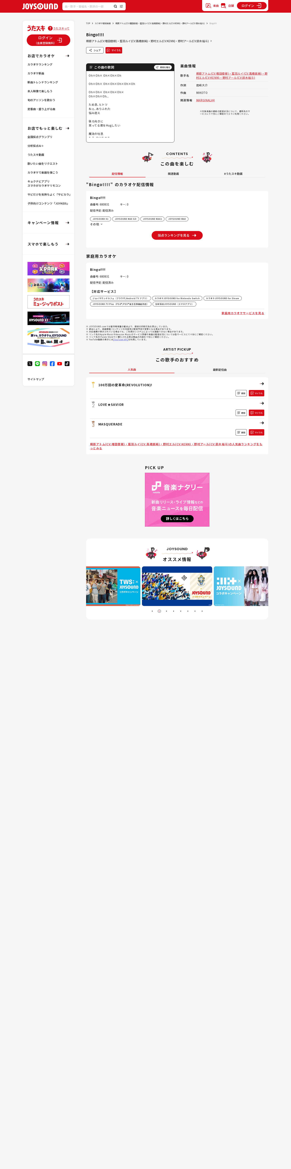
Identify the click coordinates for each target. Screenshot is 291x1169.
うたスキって (61, 28)
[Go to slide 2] (159, 611)
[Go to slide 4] (173, 611)
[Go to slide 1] (152, 611)
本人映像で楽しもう (40, 91)
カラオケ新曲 (36, 73)
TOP (88, 23)
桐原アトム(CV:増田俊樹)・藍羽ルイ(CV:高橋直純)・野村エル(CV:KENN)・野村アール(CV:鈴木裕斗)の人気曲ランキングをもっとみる (176, 446)
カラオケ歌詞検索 (103, 23)
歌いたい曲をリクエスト (43, 164)
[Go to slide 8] (202, 611)
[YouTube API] (120, 339)
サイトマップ (36, 379)
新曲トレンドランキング (43, 82)
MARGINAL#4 (205, 100)
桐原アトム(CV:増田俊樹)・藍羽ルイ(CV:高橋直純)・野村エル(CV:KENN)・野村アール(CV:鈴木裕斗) (160, 23)
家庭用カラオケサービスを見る (243, 313)
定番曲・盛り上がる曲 (41, 109)
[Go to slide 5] (180, 611)
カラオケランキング (40, 64)
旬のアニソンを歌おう (41, 100)
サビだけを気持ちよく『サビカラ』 (50, 194)
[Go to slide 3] (166, 611)
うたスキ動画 (36, 155)
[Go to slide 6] (187, 611)
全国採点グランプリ (40, 137)
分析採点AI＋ (36, 146)
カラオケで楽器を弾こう (43, 172)
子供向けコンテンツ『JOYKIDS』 (48, 203)
